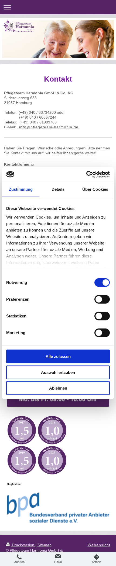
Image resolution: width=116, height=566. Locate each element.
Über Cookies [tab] (95, 189)
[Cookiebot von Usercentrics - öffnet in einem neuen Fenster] (86, 174)
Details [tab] (58, 189)
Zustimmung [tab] (21, 189)
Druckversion (23, 545)
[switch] (102, 299)
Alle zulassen (58, 356)
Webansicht (99, 545)
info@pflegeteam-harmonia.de (49, 127)
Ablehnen (58, 388)
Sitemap (44, 545)
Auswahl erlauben (58, 372)
